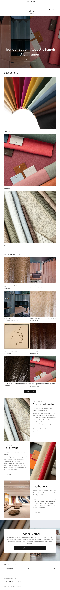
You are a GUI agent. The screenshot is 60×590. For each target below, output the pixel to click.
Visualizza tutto (30, 391)
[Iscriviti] (28, 568)
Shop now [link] (37, 512)
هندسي (6, 245)
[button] (3, 9)
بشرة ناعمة (7, 188)
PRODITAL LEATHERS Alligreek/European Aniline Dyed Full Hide (16, 285)
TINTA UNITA (7, 131)
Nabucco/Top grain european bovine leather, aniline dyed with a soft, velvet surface (42, 384)
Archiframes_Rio (7, 318)
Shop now (37, 436)
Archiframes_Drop (34, 285)
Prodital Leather (10, 586)
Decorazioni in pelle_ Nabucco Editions (12, 351)
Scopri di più (21, 548)
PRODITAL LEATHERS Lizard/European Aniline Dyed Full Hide (17, 383)
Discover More (30, 59)
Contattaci (38, 548)
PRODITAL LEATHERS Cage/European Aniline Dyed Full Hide (43, 318)
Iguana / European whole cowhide (37, 351)
